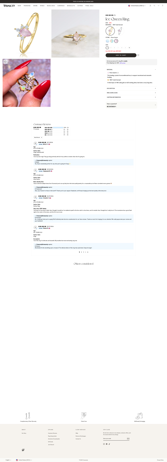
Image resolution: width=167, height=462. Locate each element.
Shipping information (114, 97)
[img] (42, 142)
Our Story (24, 433)
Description (111, 88)
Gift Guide (50, 441)
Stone (112, 37)
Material (114, 25)
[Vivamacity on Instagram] (104, 444)
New (19, 5)
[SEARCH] (154, 6)
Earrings (61, 5)
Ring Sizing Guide (112, 93)
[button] (158, 6)
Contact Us (78, 439)
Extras (80, 5)
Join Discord (51, 444)
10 (129, 47)
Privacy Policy (160, 460)
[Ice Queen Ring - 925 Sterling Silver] (25, 404)
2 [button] (81, 252)
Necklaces (51, 5)
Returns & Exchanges (81, 436)
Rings (42, 5)
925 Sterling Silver (119, 31)
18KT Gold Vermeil (110, 31)
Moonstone (107, 41)
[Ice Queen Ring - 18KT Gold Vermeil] (23, 404)
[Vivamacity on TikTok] (109, 444)
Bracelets (71, 5)
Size (107, 45)
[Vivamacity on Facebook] (106, 444)
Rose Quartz (116, 41)
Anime (35, 5)
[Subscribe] (128, 439)
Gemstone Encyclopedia (54, 439)
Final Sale (89, 5)
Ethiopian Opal (112, 41)
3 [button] (83, 252)
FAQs (77, 433)
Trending (27, 5)
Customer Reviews (52, 433)
